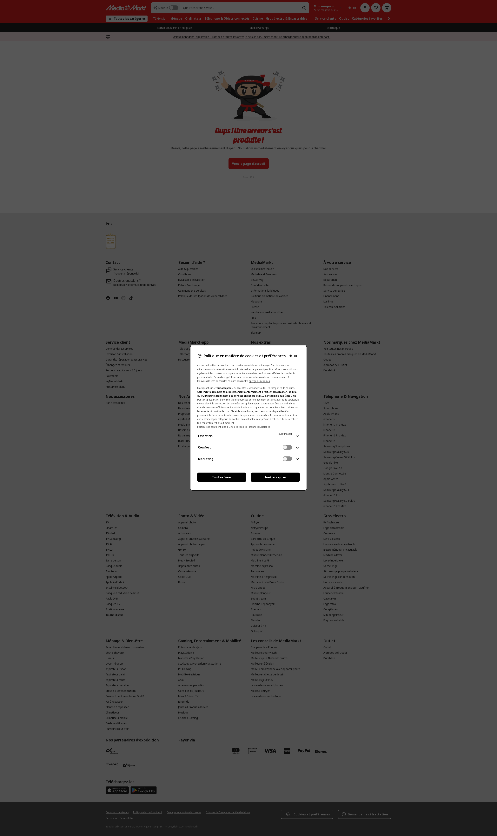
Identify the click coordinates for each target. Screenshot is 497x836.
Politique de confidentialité (211, 426)
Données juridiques (259, 426)
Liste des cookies (238, 426)
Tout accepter (275, 477)
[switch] (287, 447)
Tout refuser (222, 477)
